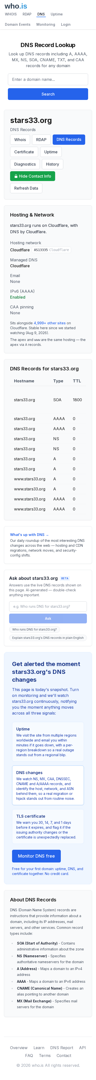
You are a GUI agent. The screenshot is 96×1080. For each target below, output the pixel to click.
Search (48, 94)
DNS (41, 14)
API (82, 1047)
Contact (64, 1055)
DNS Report (61, 1047)
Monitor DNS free (36, 856)
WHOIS (11, 14)
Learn (38, 1047)
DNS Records (69, 139)
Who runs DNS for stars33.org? (34, 629)
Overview (19, 1047)
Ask (48, 618)
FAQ (29, 1055)
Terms (45, 1055)
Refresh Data (26, 188)
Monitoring (45, 24)
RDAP (27, 14)
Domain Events (18, 24)
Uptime (57, 14)
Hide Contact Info (35, 176)
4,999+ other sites (50, 323)
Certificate (24, 151)
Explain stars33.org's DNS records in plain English (48, 638)
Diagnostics (25, 164)
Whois (20, 139)
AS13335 (51, 250)
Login (66, 24)
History (52, 164)
